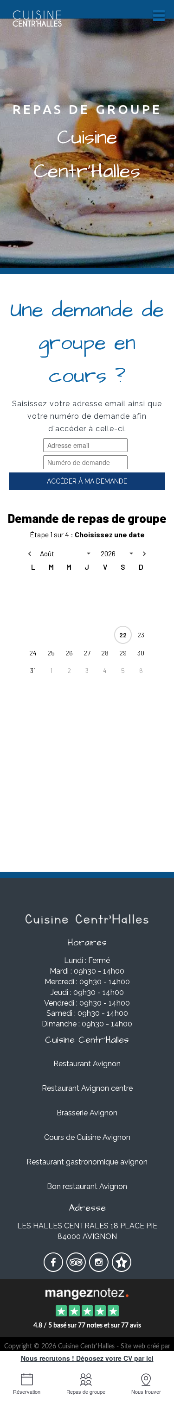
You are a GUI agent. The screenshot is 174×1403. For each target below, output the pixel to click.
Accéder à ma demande (87, 481)
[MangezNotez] (121, 1268)
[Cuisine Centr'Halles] (87, 1292)
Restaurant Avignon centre (87, 1088)
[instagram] (99, 1268)
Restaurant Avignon (87, 1063)
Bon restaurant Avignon (87, 1186)
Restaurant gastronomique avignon (87, 1162)
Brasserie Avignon (87, 1112)
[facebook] (54, 1268)
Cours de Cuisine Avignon (87, 1137)
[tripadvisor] (76, 1268)
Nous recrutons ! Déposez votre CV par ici (87, 1358)
